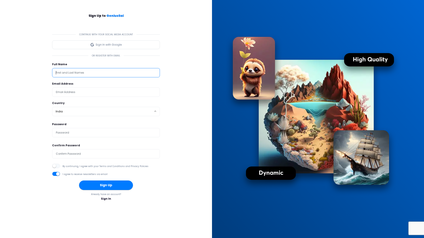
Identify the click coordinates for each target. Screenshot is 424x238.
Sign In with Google (109, 44)
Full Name (59, 64)
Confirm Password (66, 145)
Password (59, 124)
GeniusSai (115, 15)
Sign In (106, 199)
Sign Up (106, 185)
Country (58, 103)
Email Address (62, 84)
